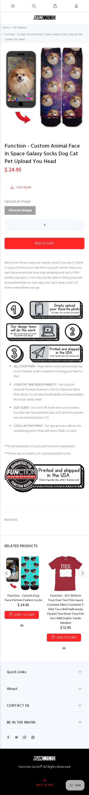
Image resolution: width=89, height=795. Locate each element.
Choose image (20, 210)
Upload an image (18, 201)
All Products (20, 27)
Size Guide (23, 187)
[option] (44, 87)
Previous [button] (4, 87)
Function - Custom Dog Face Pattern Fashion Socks (23, 598)
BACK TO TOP (44, 785)
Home (5, 27)
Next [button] (84, 87)
